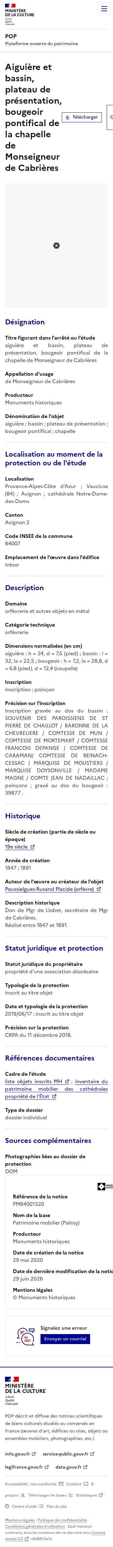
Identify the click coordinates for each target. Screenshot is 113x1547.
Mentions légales (20, 1520)
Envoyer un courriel (65, 1339)
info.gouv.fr (17, 1454)
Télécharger (85, 117)
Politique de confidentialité (62, 1520)
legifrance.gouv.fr (24, 1467)
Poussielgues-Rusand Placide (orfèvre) (49, 889)
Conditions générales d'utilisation (35, 1526)
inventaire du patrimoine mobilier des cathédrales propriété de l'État (56, 1089)
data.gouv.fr (69, 1467)
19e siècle (16, 846)
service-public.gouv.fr (66, 1454)
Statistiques (86, 1495)
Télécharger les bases (47, 1495)
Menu (104, 8)
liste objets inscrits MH (33, 1081)
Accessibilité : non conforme (30, 1484)
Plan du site (56, 1506)
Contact (73, 1484)
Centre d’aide (24, 1506)
